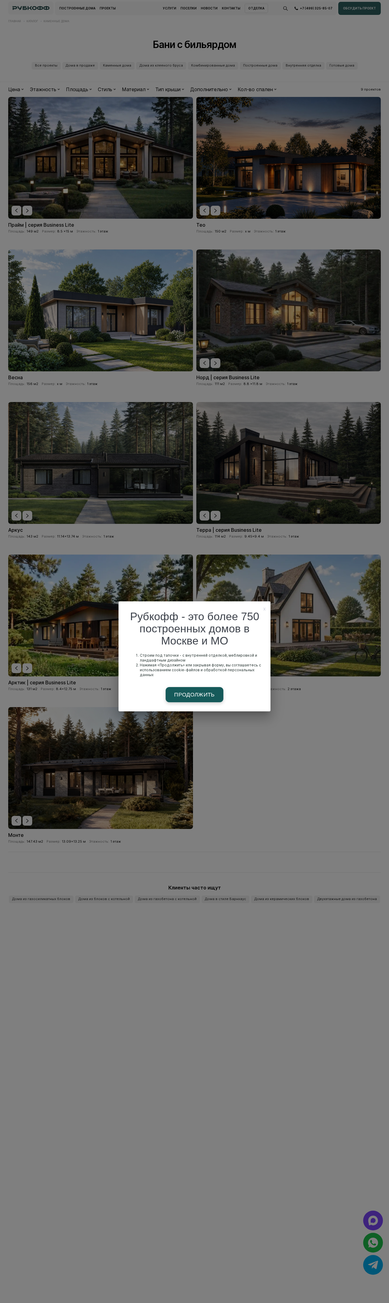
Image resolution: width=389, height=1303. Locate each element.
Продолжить (194, 695)
